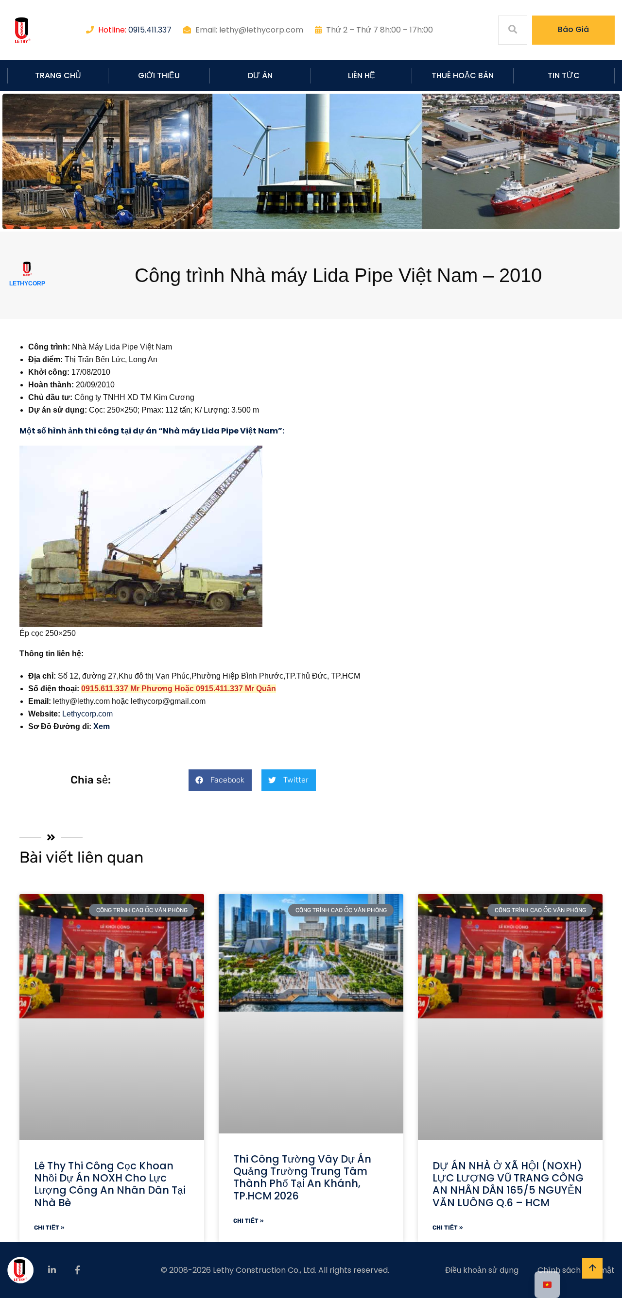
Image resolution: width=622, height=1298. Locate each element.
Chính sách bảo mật (576, 1270)
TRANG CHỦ (58, 75)
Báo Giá (573, 29)
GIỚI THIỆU (159, 75)
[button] (220, 780)
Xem (101, 726)
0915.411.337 (150, 29)
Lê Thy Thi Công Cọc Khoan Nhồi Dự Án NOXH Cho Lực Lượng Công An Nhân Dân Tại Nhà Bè (110, 1184)
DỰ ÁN (260, 75)
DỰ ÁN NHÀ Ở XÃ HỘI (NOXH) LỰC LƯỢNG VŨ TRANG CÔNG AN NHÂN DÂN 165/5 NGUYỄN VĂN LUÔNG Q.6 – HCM (508, 1184)
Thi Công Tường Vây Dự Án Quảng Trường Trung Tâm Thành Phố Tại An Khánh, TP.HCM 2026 (302, 1177)
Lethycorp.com (87, 714)
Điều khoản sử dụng (481, 1270)
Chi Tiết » (49, 1227)
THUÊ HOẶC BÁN (463, 75)
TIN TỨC (564, 75)
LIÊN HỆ (361, 75)
